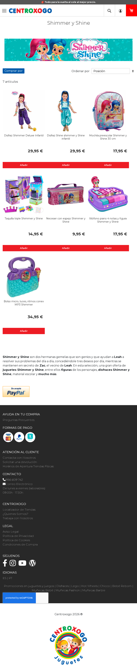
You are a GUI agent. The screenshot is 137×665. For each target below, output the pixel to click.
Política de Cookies (16, 540)
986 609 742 (14, 479)
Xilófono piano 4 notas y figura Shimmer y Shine (108, 220)
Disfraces (62, 586)
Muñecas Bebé (42, 590)
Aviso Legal (11, 531)
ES (4, 578)
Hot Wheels (89, 586)
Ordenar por (81, 71)
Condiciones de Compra (20, 544)
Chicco (105, 586)
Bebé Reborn (122, 586)
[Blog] (33, 564)
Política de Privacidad (18, 536)
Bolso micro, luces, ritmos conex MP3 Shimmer (24, 303)
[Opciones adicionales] (16, 391)
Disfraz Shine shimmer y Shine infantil (66, 137)
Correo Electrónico (19, 484)
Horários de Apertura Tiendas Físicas (28, 466)
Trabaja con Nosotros (18, 518)
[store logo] (30, 10)
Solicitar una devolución (20, 462)
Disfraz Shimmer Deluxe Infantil (24, 135)
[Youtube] (23, 564)
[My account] (120, 10)
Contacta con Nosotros (19, 457)
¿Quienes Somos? (15, 514)
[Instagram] (14, 564)
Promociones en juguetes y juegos (29, 586)
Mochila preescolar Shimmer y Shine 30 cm (108, 137)
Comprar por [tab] (13, 70)
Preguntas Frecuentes (18, 420)
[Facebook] (6, 564)
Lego (75, 586)
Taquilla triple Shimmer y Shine (24, 218)
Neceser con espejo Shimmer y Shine (65, 220)
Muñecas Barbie (93, 590)
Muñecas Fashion (67, 590)
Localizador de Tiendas (19, 509)
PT (10, 578)
